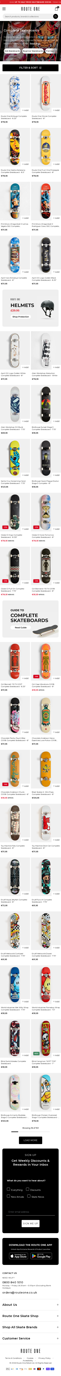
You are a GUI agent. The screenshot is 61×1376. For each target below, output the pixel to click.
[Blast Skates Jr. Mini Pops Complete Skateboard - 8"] (46, 769)
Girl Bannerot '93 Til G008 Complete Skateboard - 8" (43, 590)
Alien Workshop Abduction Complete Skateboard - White (44, 374)
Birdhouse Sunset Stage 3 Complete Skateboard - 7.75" (44, 428)
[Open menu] (4, 8)
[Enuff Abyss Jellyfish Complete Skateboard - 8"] (15, 876)
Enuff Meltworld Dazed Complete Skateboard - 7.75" (44, 954)
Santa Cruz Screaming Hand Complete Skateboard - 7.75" (13, 482)
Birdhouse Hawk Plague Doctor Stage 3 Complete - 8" (45, 482)
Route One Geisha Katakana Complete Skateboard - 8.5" (13, 171)
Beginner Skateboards (33, 51)
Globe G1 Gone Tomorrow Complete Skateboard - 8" (43, 536)
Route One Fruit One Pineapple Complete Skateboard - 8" (45, 171)
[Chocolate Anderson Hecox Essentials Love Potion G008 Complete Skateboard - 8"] (46, 715)
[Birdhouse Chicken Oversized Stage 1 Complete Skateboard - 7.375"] (46, 1092)
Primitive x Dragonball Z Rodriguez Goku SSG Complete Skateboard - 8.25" (45, 225)
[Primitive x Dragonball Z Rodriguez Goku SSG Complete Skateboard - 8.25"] (46, 201)
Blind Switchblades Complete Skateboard (13, 1062)
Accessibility (28, 1360)
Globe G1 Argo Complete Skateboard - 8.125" (11, 536)
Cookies (30, 1358)
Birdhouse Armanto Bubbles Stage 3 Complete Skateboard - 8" (14, 1116)
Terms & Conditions (13, 1358)
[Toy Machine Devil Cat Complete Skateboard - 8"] (46, 823)
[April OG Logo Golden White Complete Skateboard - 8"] (15, 350)
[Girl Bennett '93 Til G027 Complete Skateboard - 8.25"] (15, 661)
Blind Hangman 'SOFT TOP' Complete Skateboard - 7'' (44, 1062)
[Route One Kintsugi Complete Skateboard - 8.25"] (15, 93)
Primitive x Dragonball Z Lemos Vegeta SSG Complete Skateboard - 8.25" (14, 225)
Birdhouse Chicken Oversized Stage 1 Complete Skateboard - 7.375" (45, 1116)
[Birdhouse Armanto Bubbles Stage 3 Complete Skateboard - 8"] (15, 1092)
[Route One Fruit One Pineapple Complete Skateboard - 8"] (46, 147)
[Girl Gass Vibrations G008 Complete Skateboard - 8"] (46, 661)
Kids (36, 1054)
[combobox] (30, 16)
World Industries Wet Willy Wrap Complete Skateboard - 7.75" (14, 1008)
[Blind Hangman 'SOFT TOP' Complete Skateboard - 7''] (46, 1038)
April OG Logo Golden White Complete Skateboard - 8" (13, 374)
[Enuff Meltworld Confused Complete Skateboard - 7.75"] (15, 930)
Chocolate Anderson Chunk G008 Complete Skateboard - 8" (15, 793)
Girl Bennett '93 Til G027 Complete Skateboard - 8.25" (13, 685)
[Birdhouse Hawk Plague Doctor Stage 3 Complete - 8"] (46, 458)
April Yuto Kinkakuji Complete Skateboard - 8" (14, 279)
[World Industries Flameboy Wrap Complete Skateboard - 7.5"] (46, 984)
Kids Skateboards (12, 51)
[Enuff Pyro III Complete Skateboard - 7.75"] (46, 876)
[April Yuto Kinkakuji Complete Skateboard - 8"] (15, 255)
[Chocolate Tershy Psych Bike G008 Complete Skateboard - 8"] (15, 715)
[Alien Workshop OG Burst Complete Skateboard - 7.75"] (15, 404)
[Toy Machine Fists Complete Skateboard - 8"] (15, 823)
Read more (35, 43)
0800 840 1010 (12, 1282)
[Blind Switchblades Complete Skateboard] (15, 1038)
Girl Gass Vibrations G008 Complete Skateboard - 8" (43, 685)
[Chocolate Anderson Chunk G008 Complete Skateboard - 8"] (15, 769)
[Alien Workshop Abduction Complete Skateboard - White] (46, 350)
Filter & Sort (28, 67)
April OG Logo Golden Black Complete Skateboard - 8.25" (44, 279)
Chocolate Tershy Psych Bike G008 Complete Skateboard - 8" (15, 739)
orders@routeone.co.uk (19, 1292)
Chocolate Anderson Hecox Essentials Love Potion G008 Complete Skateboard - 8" (44, 739)
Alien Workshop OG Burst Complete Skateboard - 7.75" (13, 428)
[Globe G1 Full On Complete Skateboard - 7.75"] (15, 566)
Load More (30, 1140)
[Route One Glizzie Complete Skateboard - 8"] (46, 93)
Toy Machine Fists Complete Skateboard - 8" (13, 847)
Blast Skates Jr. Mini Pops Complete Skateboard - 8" (43, 793)
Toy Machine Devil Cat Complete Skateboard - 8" (46, 847)
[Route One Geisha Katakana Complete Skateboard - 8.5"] (15, 147)
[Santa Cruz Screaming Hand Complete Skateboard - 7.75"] (15, 458)
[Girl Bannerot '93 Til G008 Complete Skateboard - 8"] (46, 566)
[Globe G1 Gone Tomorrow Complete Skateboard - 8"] (46, 512)
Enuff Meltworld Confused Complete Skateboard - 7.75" (13, 954)
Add (26, 110)
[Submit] (55, 16)
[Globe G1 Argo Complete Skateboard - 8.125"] (15, 512)
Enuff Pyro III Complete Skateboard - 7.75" (42, 901)
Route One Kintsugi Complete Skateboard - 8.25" (14, 117)
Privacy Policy (44, 1358)
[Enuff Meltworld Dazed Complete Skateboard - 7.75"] (46, 930)
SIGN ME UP (30, 1223)
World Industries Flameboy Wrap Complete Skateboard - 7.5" (46, 1008)
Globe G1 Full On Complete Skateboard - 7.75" (12, 590)
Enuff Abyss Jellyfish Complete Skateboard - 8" (14, 901)
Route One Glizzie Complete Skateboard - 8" (44, 117)
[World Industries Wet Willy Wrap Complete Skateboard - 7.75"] (15, 984)
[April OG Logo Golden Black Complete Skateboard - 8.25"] (46, 255)
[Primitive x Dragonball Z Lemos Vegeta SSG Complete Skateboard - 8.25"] (15, 201)
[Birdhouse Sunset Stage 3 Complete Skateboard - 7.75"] (46, 404)
